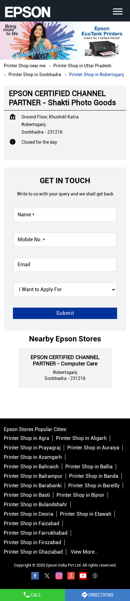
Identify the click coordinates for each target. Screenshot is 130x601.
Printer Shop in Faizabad (31, 524)
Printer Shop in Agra (26, 439)
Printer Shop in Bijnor (80, 495)
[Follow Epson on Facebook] (35, 577)
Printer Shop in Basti (27, 495)
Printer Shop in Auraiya (93, 448)
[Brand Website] (95, 577)
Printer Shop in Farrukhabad (36, 533)
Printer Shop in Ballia (89, 467)
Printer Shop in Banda (93, 476)
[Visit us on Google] (71, 577)
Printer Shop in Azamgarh (33, 457)
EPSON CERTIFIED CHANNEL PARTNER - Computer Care (65, 360)
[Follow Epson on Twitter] (47, 577)
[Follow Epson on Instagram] (59, 577)
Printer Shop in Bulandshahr (35, 505)
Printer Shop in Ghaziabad (33, 552)
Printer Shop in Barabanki (33, 486)
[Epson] (27, 12)
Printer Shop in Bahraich (31, 467)
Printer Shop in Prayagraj (32, 448)
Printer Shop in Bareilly (94, 486)
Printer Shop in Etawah (85, 514)
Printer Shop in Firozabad (32, 543)
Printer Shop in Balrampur (33, 476)
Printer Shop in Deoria (28, 514)
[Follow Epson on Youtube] (83, 577)
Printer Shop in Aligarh (81, 439)
